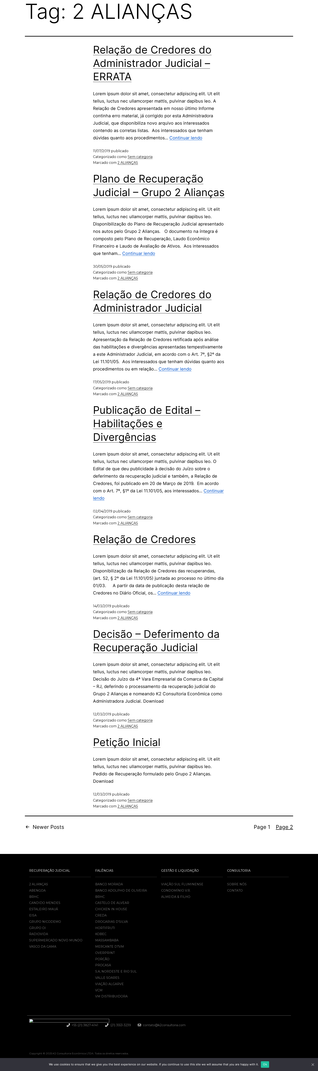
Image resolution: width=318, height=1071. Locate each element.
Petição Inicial (126, 742)
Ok (265, 1064)
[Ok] (312, 1064)
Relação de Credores (144, 539)
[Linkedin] (282, 1024)
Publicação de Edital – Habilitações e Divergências (146, 423)
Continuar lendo (185, 137)
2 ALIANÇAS (127, 163)
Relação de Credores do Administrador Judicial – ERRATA (152, 63)
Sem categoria (140, 157)
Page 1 (262, 827)
